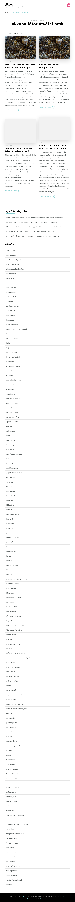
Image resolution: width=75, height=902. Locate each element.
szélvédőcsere (11, 801)
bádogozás (10, 320)
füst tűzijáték (11, 463)
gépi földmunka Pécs (14, 473)
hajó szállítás (11, 491)
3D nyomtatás (11, 255)
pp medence (11, 727)
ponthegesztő (11, 723)
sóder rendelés (12, 773)
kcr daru (9, 556)
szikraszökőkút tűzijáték (15, 815)
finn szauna (10, 440)
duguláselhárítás (12, 408)
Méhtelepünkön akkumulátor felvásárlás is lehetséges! (20, 66)
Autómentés (11, 292)
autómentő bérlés (13, 297)
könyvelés (10, 593)
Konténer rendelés (13, 584)
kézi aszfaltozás (12, 565)
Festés (8, 436)
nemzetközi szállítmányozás (16, 709)
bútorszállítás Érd (13, 357)
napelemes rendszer (14, 695)
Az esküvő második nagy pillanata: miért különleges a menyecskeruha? (32, 236)
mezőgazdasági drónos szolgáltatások (20, 658)
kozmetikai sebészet (13, 598)
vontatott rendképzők (14, 880)
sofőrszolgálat (11, 778)
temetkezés (10, 829)
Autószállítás (11, 311)
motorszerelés (11, 672)
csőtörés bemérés (13, 385)
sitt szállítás (10, 764)
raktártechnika (11, 741)
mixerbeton (10, 662)
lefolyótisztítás (12, 607)
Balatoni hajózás (12, 324)
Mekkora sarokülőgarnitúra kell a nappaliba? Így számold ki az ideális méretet (35, 227)
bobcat (9, 343)
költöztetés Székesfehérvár (16, 579)
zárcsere (9, 885)
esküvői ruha (11, 426)
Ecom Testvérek (12, 412)
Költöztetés (10, 574)
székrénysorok (11, 792)
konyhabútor (11, 588)
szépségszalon (11, 806)
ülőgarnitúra (11, 861)
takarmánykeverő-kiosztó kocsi (17, 824)
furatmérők (10, 450)
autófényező (11, 287)
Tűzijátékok (10, 857)
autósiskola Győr (12, 306)
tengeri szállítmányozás (15, 834)
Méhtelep (8, 62)
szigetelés (10, 810)
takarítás (9, 820)
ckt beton (10, 362)
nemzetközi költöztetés (15, 704)
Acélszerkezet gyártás (14, 260)
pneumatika (10, 718)
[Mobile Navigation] (68, 5)
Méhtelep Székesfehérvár (16, 653)
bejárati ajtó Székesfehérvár (16, 329)
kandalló (9, 542)
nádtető (9, 686)
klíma (8, 570)
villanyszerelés (11, 875)
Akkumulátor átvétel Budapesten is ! (49, 66)
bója (8, 348)
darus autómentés (13, 399)
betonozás (10, 334)
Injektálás (10, 519)
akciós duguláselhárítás (15, 269)
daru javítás (10, 394)
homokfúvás (10, 510)
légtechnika (10, 621)
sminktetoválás (12, 769)
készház (9, 561)
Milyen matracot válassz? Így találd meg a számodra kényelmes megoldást (34, 218)
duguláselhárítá (12, 403)
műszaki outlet (12, 681)
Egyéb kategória (12, 417)
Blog (9, 4)
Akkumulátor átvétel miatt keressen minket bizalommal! (54, 147)
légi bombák (11, 611)
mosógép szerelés (13, 667)
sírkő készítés (11, 760)
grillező (9, 486)
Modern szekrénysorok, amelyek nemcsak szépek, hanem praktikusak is (32, 222)
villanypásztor (11, 871)
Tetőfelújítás (11, 852)
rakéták (9, 732)
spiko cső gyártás (12, 787)
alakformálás (11, 274)
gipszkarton (10, 477)
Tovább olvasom (11, 110)
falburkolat (10, 431)
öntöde (9, 713)
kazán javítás (11, 551)
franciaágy (10, 445)
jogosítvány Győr (12, 537)
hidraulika (10, 505)
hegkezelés (10, 500)
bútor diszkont (11, 352)
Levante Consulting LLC (15, 625)
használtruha (11, 496)
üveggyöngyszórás (13, 866)
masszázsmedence (13, 644)
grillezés (9, 482)
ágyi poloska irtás (12, 264)
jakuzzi (8, 533)
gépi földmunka (12, 468)
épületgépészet (12, 422)
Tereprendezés (12, 843)
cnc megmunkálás (13, 366)
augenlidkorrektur (13, 283)
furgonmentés (11, 459)
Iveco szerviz (11, 528)
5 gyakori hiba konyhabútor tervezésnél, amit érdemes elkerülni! (30, 231)
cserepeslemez (12, 375)
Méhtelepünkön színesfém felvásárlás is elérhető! (19, 150)
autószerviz (10, 315)
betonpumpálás (12, 338)
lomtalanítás (11, 635)
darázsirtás (10, 389)
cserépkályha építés (13, 380)
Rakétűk (9, 736)
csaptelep (10, 371)
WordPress (44, 899)
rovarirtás (10, 750)
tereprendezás (11, 838)
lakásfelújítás (11, 602)
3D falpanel (10, 250)
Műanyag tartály (12, 676)
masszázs (9, 639)
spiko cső (9, 783)
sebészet (9, 755)
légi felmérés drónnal (14, 616)
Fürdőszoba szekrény (14, 454)
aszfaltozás (10, 278)
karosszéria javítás (13, 547)
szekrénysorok (11, 797)
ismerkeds (10, 524)
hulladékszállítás (12, 514)
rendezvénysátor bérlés (15, 746)
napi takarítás (11, 699)
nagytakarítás (11, 690)
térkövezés (10, 848)
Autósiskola (10, 301)
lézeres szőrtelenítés (14, 630)
